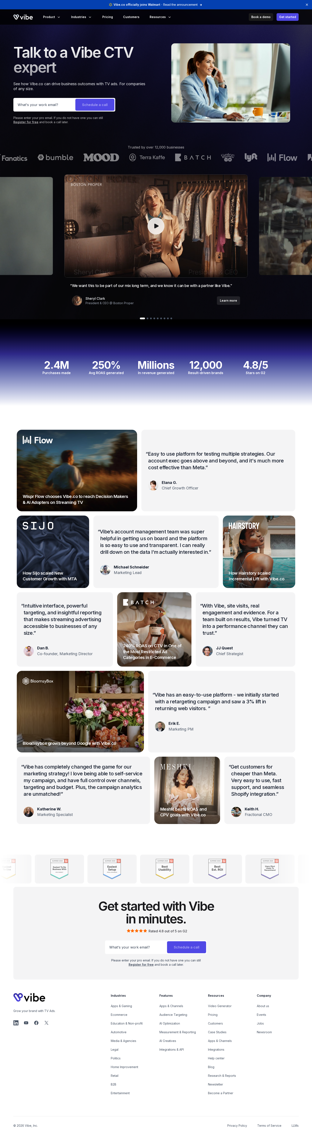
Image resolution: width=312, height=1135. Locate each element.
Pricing (107, 17)
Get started (287, 17)
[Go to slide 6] (161, 318)
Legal (114, 1049)
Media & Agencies (123, 1041)
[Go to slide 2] (147, 318)
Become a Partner (220, 1093)
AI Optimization (169, 1023)
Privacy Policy (237, 1125)
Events (261, 1014)
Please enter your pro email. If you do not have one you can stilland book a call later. (58, 120)
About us (263, 1006)
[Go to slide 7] (164, 318)
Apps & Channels (171, 1006)
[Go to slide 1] (142, 318)
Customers (131, 17)
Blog (211, 1067)
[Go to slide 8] (168, 318)
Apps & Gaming (121, 1006)
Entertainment (120, 1093)
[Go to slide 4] (154, 318)
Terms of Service (269, 1125)
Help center (216, 1058)
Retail (114, 1075)
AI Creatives (167, 1041)
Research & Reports (222, 1075)
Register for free (25, 122)
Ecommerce (119, 1014)
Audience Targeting (173, 1014)
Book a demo (261, 17)
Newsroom (264, 1032)
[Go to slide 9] (171, 318)
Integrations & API (171, 1049)
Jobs (260, 1023)
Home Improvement (124, 1067)
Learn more (228, 300)
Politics (116, 1058)
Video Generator (220, 1006)
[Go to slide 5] (158, 318)
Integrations (216, 1049)
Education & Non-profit (127, 1023)
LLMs (295, 1125)
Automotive (118, 1032)
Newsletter (215, 1084)
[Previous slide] (156, 226)
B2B (113, 1084)
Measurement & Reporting (177, 1032)
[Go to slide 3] (151, 318)
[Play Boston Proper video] (156, 226)
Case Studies (217, 1032)
